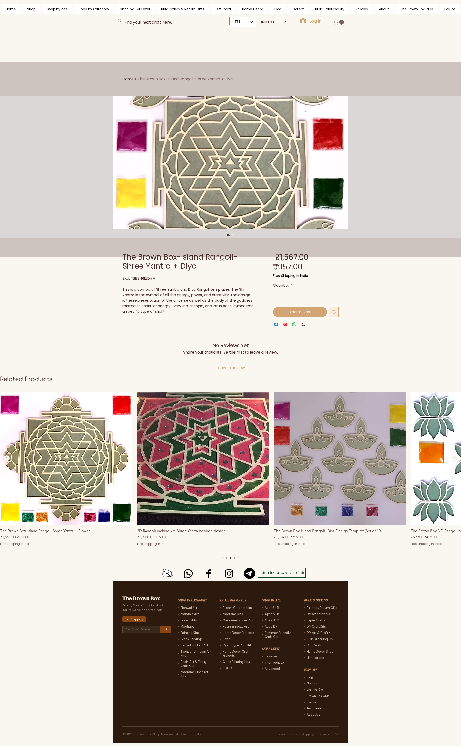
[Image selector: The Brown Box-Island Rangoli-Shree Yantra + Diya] (228, 235)
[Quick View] (66, 458)
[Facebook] (208, 573)
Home (128, 79)
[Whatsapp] (188, 573)
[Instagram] (229, 573)
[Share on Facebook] (276, 324)
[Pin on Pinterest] (285, 324)
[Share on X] (303, 324)
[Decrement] (277, 294)
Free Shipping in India (290, 276)
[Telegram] (249, 573)
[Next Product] (454, 458)
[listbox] (273, 22)
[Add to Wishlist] (334, 312)
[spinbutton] (284, 294)
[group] (230, 471)
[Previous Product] (7, 458)
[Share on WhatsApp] (294, 324)
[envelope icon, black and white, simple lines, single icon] (167, 573)
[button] (273, 22)
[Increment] (291, 294)
